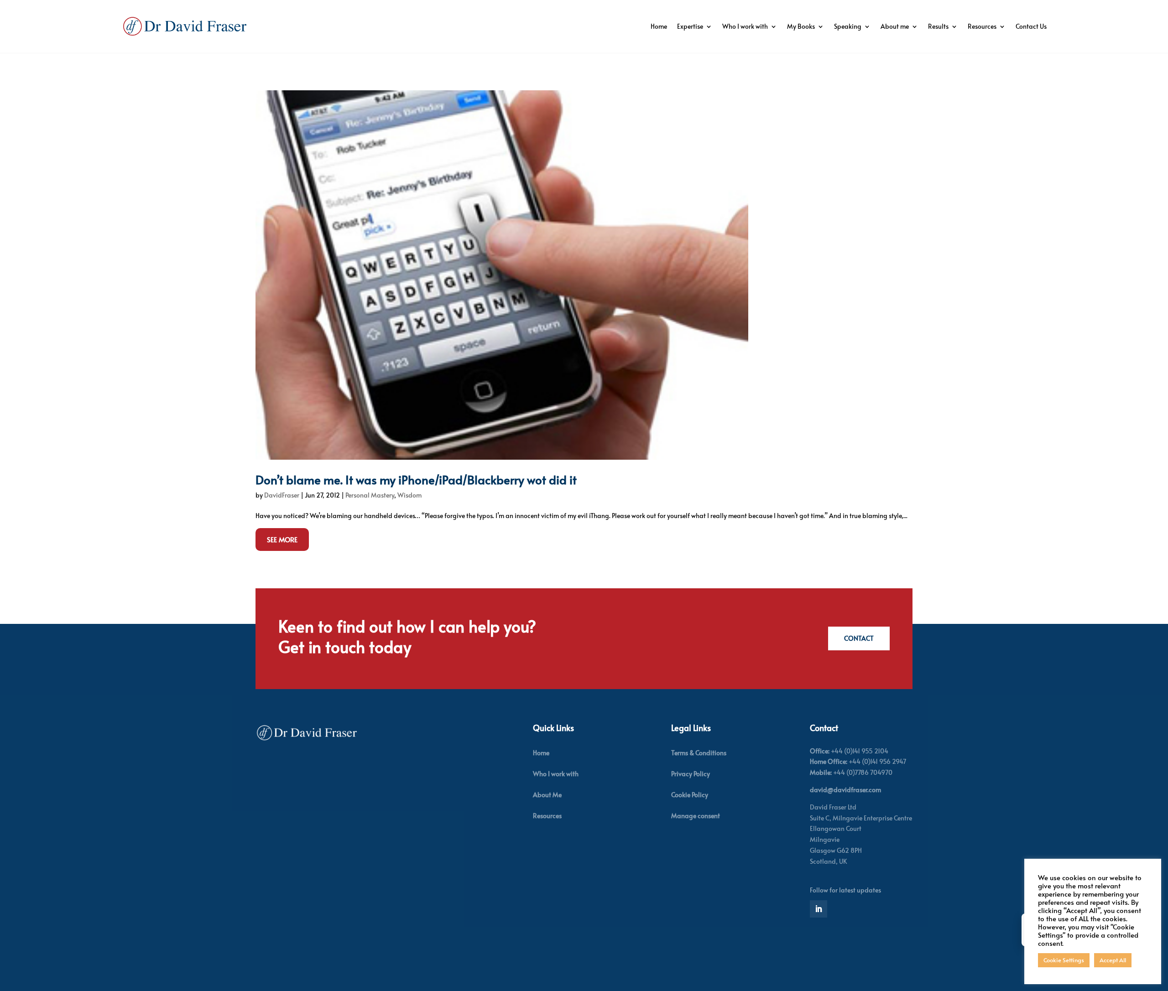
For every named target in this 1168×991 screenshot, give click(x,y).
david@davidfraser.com (845, 789)
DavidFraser (281, 495)
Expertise (690, 26)
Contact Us (1031, 26)
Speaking (847, 26)
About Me (547, 794)
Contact (859, 638)
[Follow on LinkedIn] (818, 909)
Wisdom (409, 495)
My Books (801, 26)
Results (938, 26)
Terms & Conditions (698, 752)
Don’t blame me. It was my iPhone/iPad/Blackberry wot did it (416, 479)
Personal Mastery (369, 495)
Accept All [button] (1113, 960)
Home (659, 26)
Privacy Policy (690, 773)
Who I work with (745, 26)
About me (895, 26)
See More (282, 539)
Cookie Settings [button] (1063, 960)
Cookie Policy (689, 794)
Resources (982, 26)
